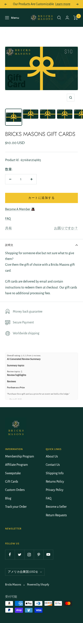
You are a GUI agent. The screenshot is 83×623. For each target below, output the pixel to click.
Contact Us (53, 464)
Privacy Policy (54, 490)
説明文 (9, 245)
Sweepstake (13, 473)
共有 (8, 228)
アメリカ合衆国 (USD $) (23, 571)
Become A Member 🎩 (20, 209)
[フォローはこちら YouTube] (48, 554)
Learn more (62, 4)
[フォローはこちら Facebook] (10, 554)
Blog (8, 498)
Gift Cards (11, 481)
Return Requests (56, 515)
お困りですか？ (66, 228)
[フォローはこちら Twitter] (19, 554)
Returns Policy (55, 481)
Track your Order (16, 506)
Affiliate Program (16, 464)
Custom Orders (15, 490)
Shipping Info (55, 473)
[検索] (59, 18)
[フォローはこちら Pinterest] (38, 554)
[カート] (75, 18)
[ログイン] (67, 17)
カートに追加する (41, 197)
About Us (52, 456)
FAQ (8, 218)
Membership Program (19, 456)
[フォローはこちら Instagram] (29, 554)
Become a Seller (56, 506)
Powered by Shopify (38, 584)
